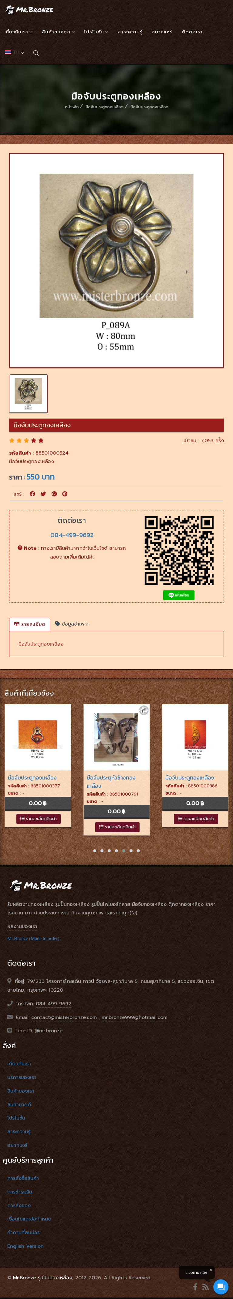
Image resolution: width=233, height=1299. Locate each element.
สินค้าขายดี (19, 1104)
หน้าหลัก (72, 107)
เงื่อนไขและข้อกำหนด (29, 1219)
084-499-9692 (71, 534)
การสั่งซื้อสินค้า (23, 1178)
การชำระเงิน (19, 1192)
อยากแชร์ (162, 31)
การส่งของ (19, 1205)
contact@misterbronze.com (64, 1017)
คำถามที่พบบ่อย (24, 1232)
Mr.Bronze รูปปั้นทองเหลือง (42, 1277)
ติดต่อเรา (192, 31)
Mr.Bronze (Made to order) (33, 938)
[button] (94, 851)
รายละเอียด (32, 624)
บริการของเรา (21, 1077)
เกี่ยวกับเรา (16, 31)
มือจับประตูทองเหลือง (104, 107)
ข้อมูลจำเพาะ (74, 624)
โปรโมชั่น (94, 31)
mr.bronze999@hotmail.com (134, 1017)
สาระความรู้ (130, 31)
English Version (25, 1246)
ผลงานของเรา (22, 926)
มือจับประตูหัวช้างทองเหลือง (111, 781)
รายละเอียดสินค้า (41, 819)
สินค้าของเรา (56, 31)
